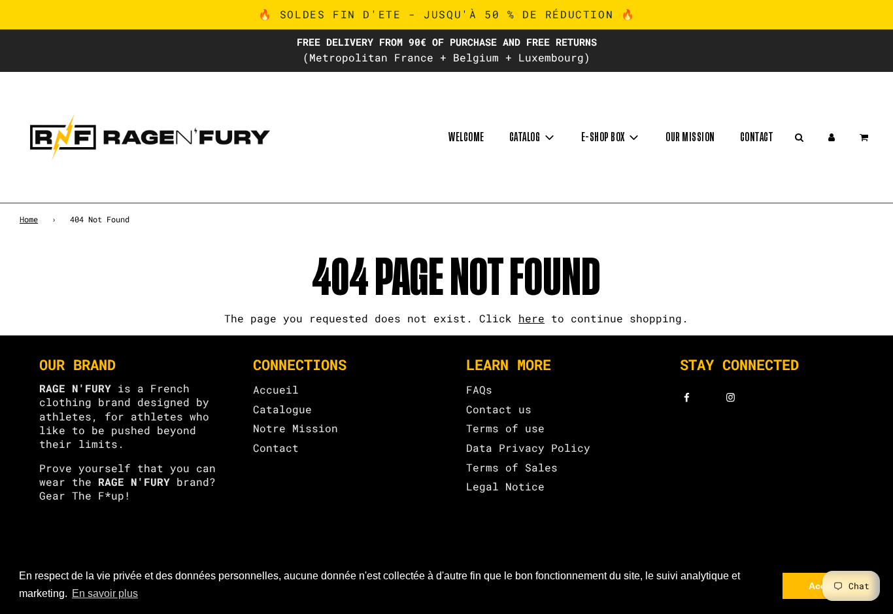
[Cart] (865, 137)
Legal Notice (505, 486)
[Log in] (831, 137)
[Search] (799, 137)
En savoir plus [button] (105, 593)
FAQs (479, 389)
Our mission (690, 137)
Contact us (498, 409)
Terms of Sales (512, 467)
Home (29, 219)
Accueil (276, 389)
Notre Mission (295, 428)
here (531, 318)
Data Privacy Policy (528, 447)
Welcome (466, 137)
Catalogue (282, 409)
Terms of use (505, 428)
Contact (756, 137)
